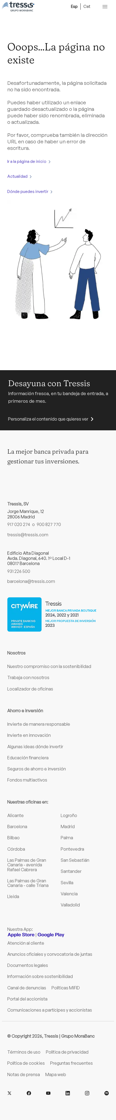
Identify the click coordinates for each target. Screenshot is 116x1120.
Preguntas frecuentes (71, 1063)
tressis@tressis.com (27, 534)
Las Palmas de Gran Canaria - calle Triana (28, 883)
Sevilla (67, 882)
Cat (86, 6)
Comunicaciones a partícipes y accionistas (49, 1010)
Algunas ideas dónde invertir (35, 746)
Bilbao (13, 837)
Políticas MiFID (66, 987)
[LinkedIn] (68, 1093)
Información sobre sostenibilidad (40, 976)
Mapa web (55, 1074)
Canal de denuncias (26, 987)
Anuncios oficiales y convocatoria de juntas (49, 954)
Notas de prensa (23, 1074)
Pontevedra (72, 849)
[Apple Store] (21, 934)
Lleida (13, 896)
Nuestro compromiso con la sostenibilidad (49, 666)
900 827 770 (49, 524)
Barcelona (17, 826)
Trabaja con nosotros (28, 677)
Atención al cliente (25, 943)
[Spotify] (106, 1093)
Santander (71, 871)
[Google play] (51, 934)
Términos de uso (23, 1052)
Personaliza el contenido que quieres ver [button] (48, 419)
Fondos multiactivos (27, 780)
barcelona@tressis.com (31, 581)
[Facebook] (29, 1093)
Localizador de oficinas (30, 689)
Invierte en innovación (29, 735)
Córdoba (16, 849)
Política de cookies (26, 1063)
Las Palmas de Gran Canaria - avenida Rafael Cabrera (26, 864)
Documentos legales (27, 965)
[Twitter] (9, 1093)
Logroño (69, 815)
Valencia (69, 893)
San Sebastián (75, 860)
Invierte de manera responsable (38, 724)
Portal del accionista (27, 999)
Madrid (68, 826)
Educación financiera (28, 757)
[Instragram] (87, 1093)
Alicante (15, 815)
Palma (67, 837)
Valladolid (70, 905)
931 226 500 (18, 571)
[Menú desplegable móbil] (104, 6)
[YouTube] (48, 1093)
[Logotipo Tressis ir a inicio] (18, 6)
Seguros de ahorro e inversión (36, 769)
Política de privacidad (67, 1052)
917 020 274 (18, 524)
